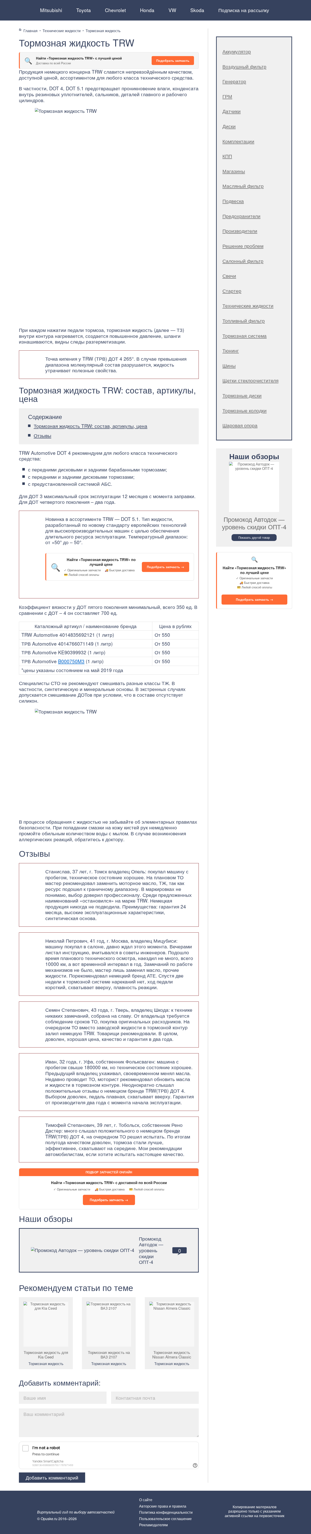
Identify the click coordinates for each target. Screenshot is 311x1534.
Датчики (231, 111)
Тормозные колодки (244, 410)
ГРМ (227, 96)
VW (172, 10)
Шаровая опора (239, 425)
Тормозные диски (242, 395)
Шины (229, 365)
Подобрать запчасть (172, 60)
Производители (239, 230)
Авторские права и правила (162, 1506)
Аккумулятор (236, 51)
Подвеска (233, 200)
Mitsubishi (51, 10)
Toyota (83, 10)
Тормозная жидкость (45, 1363)
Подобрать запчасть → (165, 566)
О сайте (145, 1499)
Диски (229, 126)
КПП (227, 156)
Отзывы (42, 435)
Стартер (231, 290)
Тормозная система (244, 335)
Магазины (233, 171)
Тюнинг (230, 350)
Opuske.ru (25, 10)
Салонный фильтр (242, 260)
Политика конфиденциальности (166, 1512)
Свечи (229, 275)
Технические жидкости (247, 305)
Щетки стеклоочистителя (250, 380)
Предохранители (241, 215)
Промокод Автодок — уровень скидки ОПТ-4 (151, 1250)
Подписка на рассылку (243, 10)
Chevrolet (115, 10)
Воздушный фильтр (244, 66)
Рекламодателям (153, 1524)
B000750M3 (71, 661)
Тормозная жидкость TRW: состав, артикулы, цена (90, 425)
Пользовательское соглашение (165, 1518)
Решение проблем (242, 245)
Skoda (197, 10)
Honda (147, 10)
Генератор (234, 81)
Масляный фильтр (243, 185)
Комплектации (238, 141)
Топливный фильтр (243, 320)
